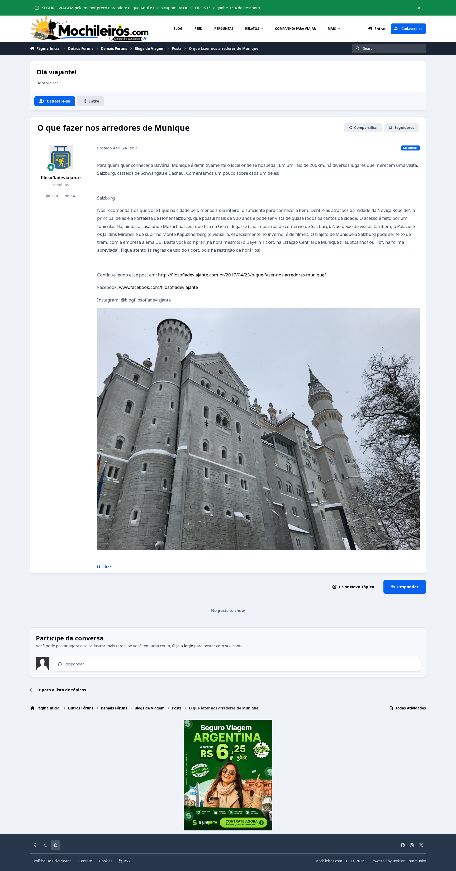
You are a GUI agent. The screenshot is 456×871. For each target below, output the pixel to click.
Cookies (105, 861)
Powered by (399, 861)
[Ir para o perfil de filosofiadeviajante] (61, 157)
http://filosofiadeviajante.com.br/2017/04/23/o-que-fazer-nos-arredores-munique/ (242, 275)
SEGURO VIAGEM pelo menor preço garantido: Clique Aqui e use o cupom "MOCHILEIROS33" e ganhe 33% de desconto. (151, 7)
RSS (126, 861)
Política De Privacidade (53, 861)
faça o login (182, 645)
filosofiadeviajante (61, 177)
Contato (85, 861)
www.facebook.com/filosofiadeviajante (158, 287)
